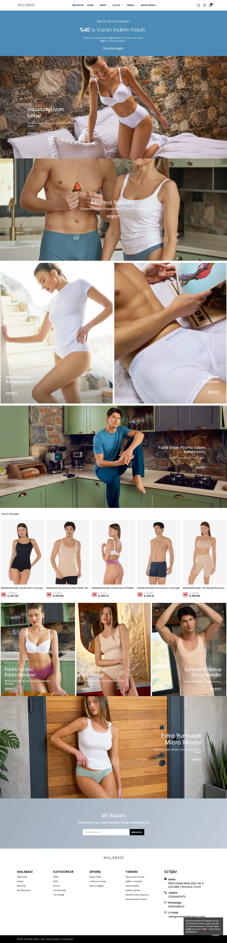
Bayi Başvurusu (24, 890)
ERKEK (103, 5)
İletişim (20, 881)
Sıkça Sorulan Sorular (135, 877)
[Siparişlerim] (204, 5)
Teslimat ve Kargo (97, 881)
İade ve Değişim (96, 886)
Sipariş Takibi (95, 877)
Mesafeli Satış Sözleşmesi (137, 894)
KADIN (90, 5)
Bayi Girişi (21, 886)
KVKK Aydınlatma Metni (136, 899)
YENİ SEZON (77, 5)
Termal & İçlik (59, 890)
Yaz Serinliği (58, 894)
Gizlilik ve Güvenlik (134, 881)
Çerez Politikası (132, 886)
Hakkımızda (22, 877)
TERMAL (130, 5)
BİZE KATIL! (137, 832)
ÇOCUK (116, 5)
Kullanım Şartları (133, 890)
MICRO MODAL (148, 5)
